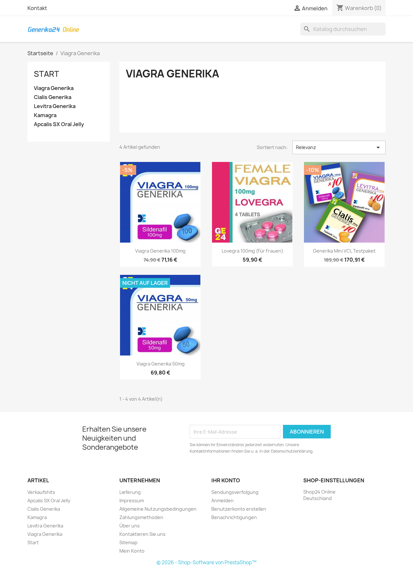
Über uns (129, 526)
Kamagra (45, 115)
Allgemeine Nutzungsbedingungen (157, 509)
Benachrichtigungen (234, 517)
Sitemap (128, 542)
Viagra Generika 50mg (160, 364)
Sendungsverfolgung (234, 492)
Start (46, 73)
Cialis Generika (52, 97)
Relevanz (339, 147)
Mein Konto (132, 551)
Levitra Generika (55, 106)
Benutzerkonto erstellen (238, 509)
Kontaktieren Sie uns (142, 534)
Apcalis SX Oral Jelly (59, 124)
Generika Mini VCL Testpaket (344, 251)
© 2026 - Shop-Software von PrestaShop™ (206, 562)
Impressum (131, 500)
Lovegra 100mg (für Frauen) (252, 251)
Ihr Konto (225, 480)
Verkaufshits (41, 492)
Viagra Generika (54, 88)
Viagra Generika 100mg (160, 251)
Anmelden (222, 500)
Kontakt (37, 8)
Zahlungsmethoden (141, 517)
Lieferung (130, 492)
